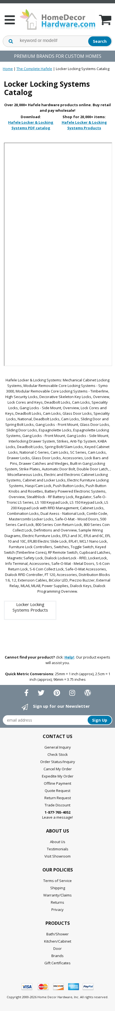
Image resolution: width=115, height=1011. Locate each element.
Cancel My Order (58, 768)
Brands (57, 955)
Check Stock (57, 754)
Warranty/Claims (57, 895)
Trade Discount (57, 805)
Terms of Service (57, 880)
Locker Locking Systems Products (30, 607)
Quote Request (57, 790)
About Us (57, 841)
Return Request (57, 797)
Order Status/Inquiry (57, 761)
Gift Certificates (57, 962)
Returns (57, 902)
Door (57, 948)
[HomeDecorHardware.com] (57, 19)
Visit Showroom (57, 856)
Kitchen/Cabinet (57, 941)
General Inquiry (57, 747)
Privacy (57, 909)
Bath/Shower (57, 934)
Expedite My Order (57, 776)
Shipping (57, 887)
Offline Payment (57, 783)
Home (8, 68)
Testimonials (57, 848)
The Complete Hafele (34, 68)
